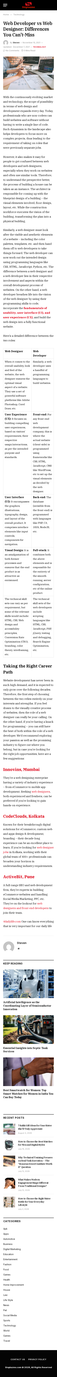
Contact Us (18, 1359)
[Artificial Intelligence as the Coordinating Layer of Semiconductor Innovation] (28, 983)
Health (6, 1279)
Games (6, 1274)
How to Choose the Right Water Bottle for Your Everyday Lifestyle (34, 1201)
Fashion (7, 1264)
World (6, 1330)
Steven (16, 42)
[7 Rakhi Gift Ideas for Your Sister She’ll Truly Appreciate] (9, 1129)
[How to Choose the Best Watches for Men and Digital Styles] (9, 1145)
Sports (6, 1320)
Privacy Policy (37, 1359)
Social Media (10, 1315)
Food (6, 1269)
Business (8, 1244)
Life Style (8, 1300)
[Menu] (5, 5)
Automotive (9, 1239)
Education (8, 1254)
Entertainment (10, 1259)
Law (5, 1295)
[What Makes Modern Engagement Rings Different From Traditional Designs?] (9, 1183)
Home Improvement (13, 1284)
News (6, 1305)
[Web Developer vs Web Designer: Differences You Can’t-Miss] (28, 73)
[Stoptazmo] (28, 5)
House (6, 1290)
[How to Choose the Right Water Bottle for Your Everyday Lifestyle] (9, 1202)
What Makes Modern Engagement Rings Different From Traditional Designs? (33, 1182)
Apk (5, 1228)
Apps (6, 1233)
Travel (6, 1340)
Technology (39, 47)
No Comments (12, 50)
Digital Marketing (12, 1249)
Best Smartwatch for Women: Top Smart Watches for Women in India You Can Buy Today (28, 1094)
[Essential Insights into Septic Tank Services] (28, 1029)
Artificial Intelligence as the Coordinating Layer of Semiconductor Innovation (27, 1006)
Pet (5, 1310)
